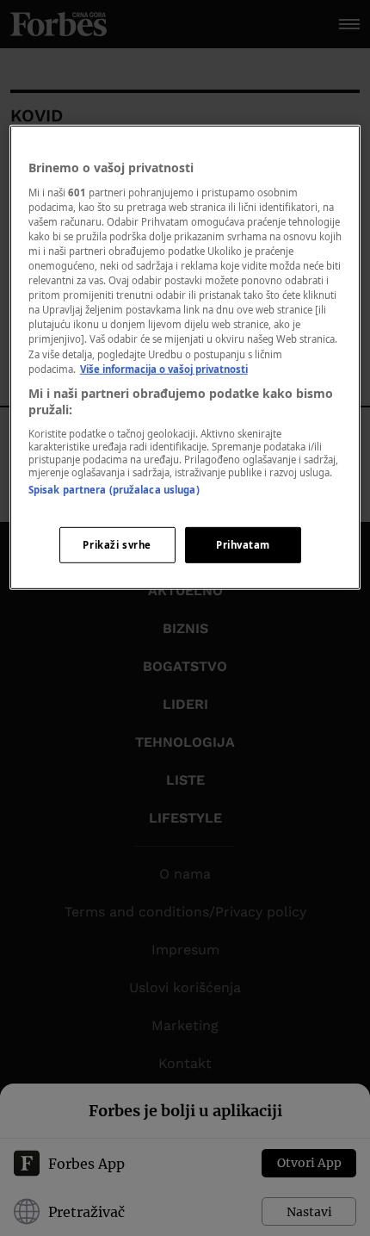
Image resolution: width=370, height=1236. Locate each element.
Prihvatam (243, 544)
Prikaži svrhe (117, 544)
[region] (185, 357)
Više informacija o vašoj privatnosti (164, 368)
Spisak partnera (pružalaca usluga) (114, 489)
